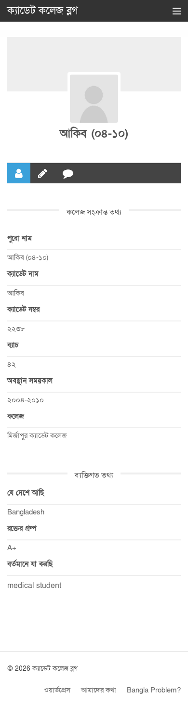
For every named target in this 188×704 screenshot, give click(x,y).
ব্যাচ (12, 345)
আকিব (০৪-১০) (94, 133)
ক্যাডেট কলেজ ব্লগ (42, 10)
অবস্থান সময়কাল (30, 380)
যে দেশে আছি (25, 493)
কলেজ (15, 416)
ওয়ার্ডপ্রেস (57, 690)
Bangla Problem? (154, 690)
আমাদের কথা (98, 690)
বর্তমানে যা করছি (30, 564)
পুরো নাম (19, 238)
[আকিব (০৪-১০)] (94, 98)
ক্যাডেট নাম (23, 274)
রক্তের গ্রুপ (21, 528)
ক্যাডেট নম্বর (23, 309)
